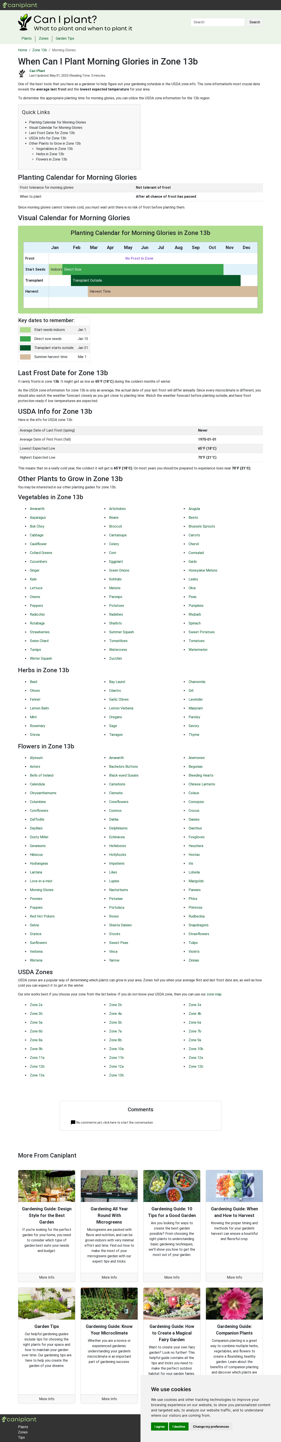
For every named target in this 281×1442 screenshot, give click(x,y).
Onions (35, 597)
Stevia (35, 735)
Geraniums (38, 846)
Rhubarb (195, 614)
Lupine (114, 881)
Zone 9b (36, 1049)
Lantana (36, 872)
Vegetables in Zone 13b (54, 149)
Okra (192, 588)
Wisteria (36, 960)
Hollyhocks (117, 855)
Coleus (194, 793)
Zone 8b (115, 1040)
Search (254, 22)
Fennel (35, 699)
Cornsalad (196, 553)
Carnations (117, 784)
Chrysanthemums (43, 793)
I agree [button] (160, 1426)
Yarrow (114, 960)
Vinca (113, 951)
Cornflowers (39, 811)
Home (22, 50)
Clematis (116, 793)
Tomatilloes (118, 641)
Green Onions (119, 570)
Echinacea (117, 837)
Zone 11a (37, 1058)
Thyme (194, 735)
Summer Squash (121, 632)
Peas (192, 597)
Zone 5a (36, 1022)
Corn (112, 553)
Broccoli (115, 526)
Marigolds (196, 881)
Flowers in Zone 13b (51, 159)
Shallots (115, 623)
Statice (35, 934)
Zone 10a (116, 1049)
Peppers (36, 606)
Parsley (194, 717)
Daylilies (36, 828)
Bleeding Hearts (201, 775)
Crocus (194, 811)
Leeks (193, 579)
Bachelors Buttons (123, 766)
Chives (35, 691)
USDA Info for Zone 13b (47, 138)
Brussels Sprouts (202, 526)
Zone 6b (36, 1031)
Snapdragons (199, 925)
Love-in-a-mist (41, 881)
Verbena (36, 951)
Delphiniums (118, 828)
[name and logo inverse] (19, 1419)
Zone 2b (115, 1005)
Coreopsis (196, 802)
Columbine (38, 802)
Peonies (36, 899)
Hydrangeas (39, 863)
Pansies (195, 890)
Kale (33, 579)
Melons (115, 588)
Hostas (194, 855)
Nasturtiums (118, 890)
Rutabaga (37, 623)
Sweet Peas (118, 943)
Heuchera (196, 846)
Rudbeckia (197, 916)
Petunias (116, 899)
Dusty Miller (39, 837)
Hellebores (117, 846)
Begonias (196, 766)
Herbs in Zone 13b (50, 154)
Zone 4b (195, 1014)
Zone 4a (115, 1014)
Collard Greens (41, 553)
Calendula (37, 784)
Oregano (115, 717)
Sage (113, 726)
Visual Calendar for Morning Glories (55, 128)
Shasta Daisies (120, 925)
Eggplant (116, 561)
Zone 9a (195, 1040)
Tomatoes (197, 641)
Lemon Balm (39, 708)
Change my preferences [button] (211, 1426)
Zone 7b (195, 1031)
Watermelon (198, 650)
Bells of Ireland (41, 775)
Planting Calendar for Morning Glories (57, 122)
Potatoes (116, 606)
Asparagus (38, 517)
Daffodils (37, 819)
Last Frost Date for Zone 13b (52, 133)
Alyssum (36, 758)
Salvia (34, 925)
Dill (191, 691)
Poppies (36, 907)
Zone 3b (36, 1014)
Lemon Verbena (121, 708)
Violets (194, 951)
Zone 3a (195, 1005)
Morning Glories (42, 890)
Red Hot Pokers (42, 916)
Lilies (113, 872)
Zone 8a (36, 1040)
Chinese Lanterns (202, 784)
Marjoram (196, 708)
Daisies (194, 819)
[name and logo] (20, 5)
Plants (55, 5)
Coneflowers (118, 802)
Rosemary (37, 726)
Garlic (193, 561)
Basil (33, 682)
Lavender (196, 699)
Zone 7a (115, 1031)
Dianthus (195, 828)
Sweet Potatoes (202, 632)
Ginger (35, 570)
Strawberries (40, 632)
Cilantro (115, 691)
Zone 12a (196, 1058)
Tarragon (116, 735)
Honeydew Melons (203, 570)
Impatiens (116, 863)
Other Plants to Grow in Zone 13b (55, 143)
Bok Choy (37, 526)
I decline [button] (179, 1426)
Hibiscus (36, 855)
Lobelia (194, 872)
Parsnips (115, 597)
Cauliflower (38, 544)
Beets (193, 517)
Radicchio (37, 614)
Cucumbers (38, 561)
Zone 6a (195, 1022)
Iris (191, 863)
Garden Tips (65, 38)
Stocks (114, 934)
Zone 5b (115, 1022)
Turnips (35, 650)
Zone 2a (36, 1005)
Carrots (194, 535)
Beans (114, 517)
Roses (114, 916)
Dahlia (113, 819)
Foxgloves (197, 837)
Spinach (195, 623)
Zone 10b (196, 1049)
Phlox (193, 899)
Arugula (194, 509)
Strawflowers (199, 934)
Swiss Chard (39, 641)
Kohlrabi (115, 579)
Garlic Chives (119, 699)
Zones (68, 5)
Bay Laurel (117, 682)
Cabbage (36, 535)
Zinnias (194, 960)
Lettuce (36, 588)
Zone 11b (116, 1058)
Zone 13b (39, 50)
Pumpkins (196, 606)
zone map (214, 994)
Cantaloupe (118, 535)
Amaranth (37, 509)
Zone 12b (37, 1066)
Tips (21, 1437)
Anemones (197, 758)
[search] (79, 5)
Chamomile (197, 682)
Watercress (118, 650)
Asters (35, 766)
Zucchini (115, 658)
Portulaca (116, 907)
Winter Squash (41, 658)
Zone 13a (37, 1075)
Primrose (195, 907)
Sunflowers (38, 943)
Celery (114, 544)
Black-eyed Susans (124, 775)
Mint (33, 717)
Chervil (194, 544)
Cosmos (115, 811)
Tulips (193, 943)
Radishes (116, 614)
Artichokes (117, 509)
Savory (194, 726)
